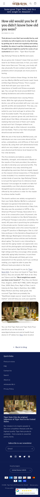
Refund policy (34, 485)
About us (7, 380)
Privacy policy (9, 488)
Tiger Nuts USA (11, 485)
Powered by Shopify (22, 485)
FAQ (5, 366)
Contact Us (8, 371)
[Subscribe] (32, 448)
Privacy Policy (9, 389)
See (21, 335)
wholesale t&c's (9, 384)
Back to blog (21, 347)
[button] (4, 3)
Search (6, 375)
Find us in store (9, 361)
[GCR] (17, 490)
